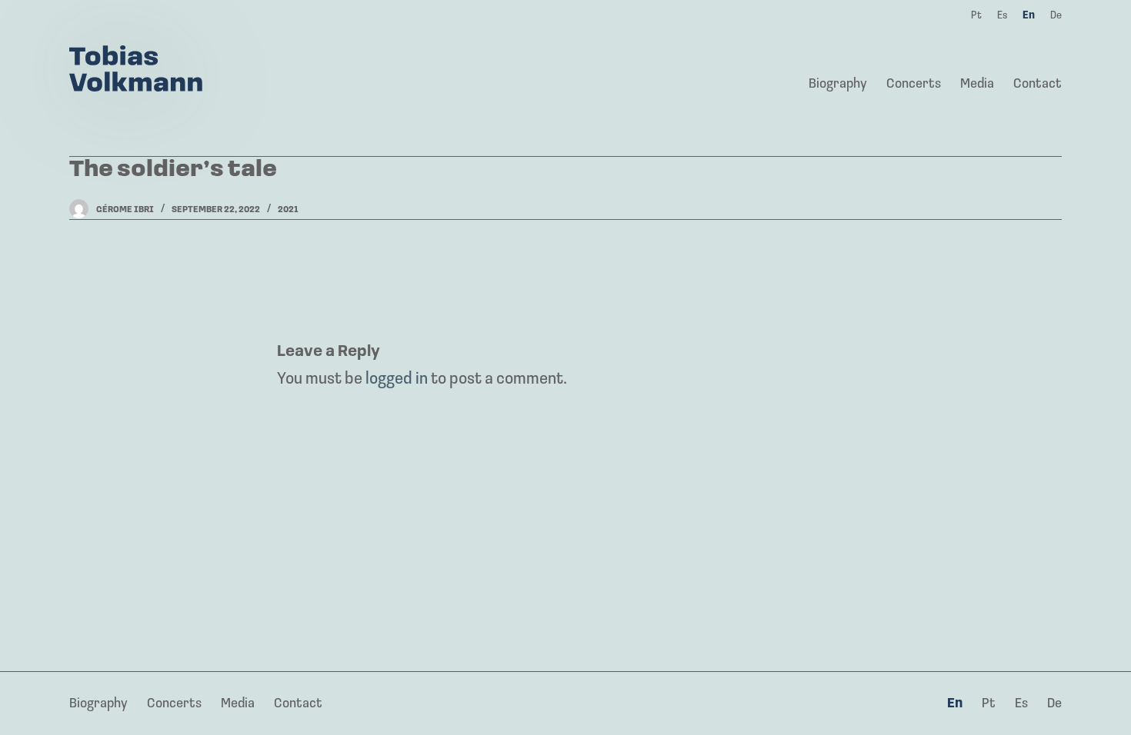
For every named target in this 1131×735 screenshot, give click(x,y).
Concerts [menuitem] (913, 84)
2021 (288, 210)
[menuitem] (955, 705)
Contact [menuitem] (1037, 84)
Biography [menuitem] (838, 84)
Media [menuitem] (977, 84)
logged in (396, 379)
